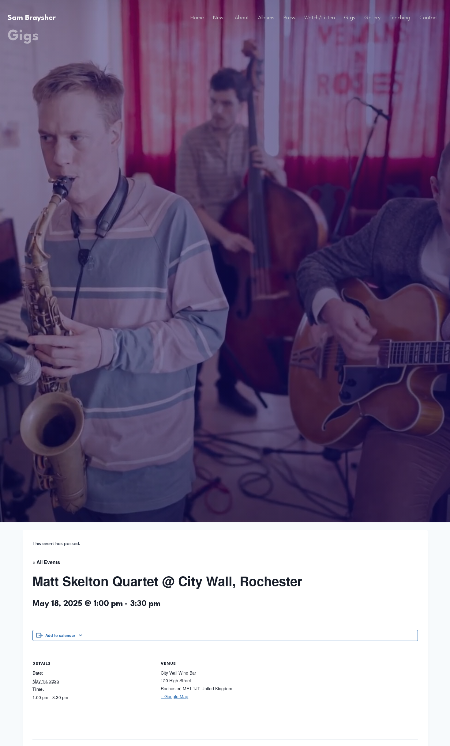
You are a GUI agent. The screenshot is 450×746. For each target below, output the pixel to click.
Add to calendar (60, 635)
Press (289, 18)
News (219, 18)
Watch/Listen (319, 18)
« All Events (46, 562)
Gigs (349, 18)
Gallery (372, 18)
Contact (428, 18)
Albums (266, 18)
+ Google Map (174, 696)
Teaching (400, 18)
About (242, 18)
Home (197, 18)
